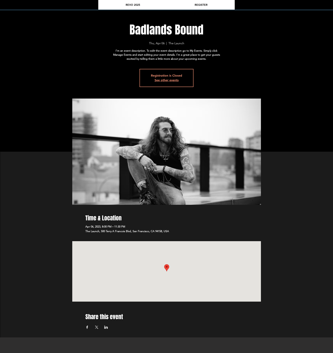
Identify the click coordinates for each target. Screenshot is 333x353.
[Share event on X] (96, 327)
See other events (167, 80)
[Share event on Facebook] (87, 327)
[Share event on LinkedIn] (106, 327)
